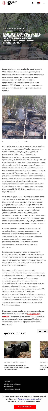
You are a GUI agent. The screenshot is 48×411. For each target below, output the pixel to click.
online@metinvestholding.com (12, 384)
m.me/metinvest (8, 386)
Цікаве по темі (15, 333)
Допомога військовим (14, 28)
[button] (40, 331)
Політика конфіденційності (12, 389)
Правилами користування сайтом (29, 399)
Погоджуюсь (24, 407)
